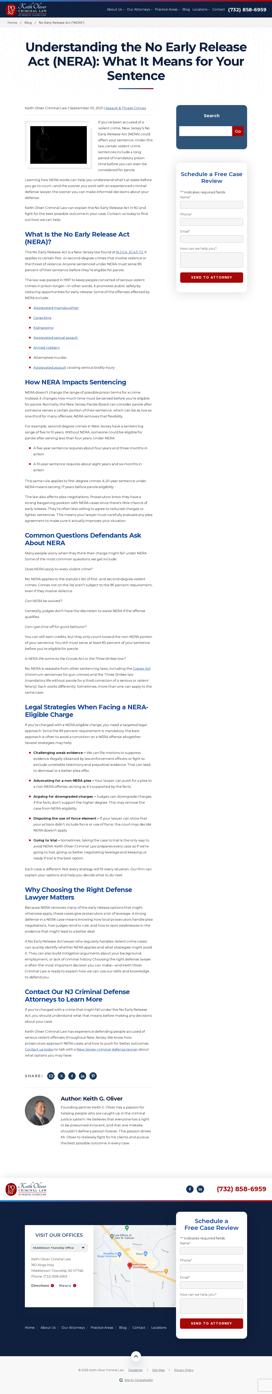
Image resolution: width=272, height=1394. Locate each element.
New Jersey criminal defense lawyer (107, 1049)
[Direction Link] (134, 1227)
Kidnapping (43, 328)
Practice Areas (166, 9)
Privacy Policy (184, 1370)
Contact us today (39, 1049)
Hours (65, 1286)
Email (51, 1076)
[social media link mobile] (190, 1189)
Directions (40, 1286)
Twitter (61, 1076)
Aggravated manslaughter (56, 308)
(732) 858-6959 (247, 10)
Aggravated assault (49, 367)
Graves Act (142, 669)
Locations (200, 9)
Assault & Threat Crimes (125, 108)
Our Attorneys (139, 9)
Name (185, 197)
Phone (186, 214)
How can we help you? (198, 248)
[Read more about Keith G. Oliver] (40, 1098)
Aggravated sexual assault (55, 338)
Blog (186, 9)
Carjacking (42, 318)
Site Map (158, 1370)
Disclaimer (135, 1370)
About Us (115, 9)
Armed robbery (46, 348)
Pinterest (93, 1076)
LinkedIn (82, 1076)
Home (12, 22)
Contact (218, 9)
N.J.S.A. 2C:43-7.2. (130, 252)
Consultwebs (144, 1380)
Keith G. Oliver (103, 1098)
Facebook (72, 1076)
